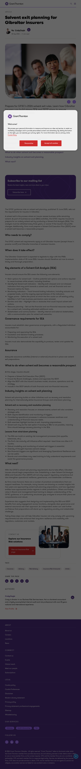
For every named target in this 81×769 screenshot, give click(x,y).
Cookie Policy (12, 135)
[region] (40, 130)
